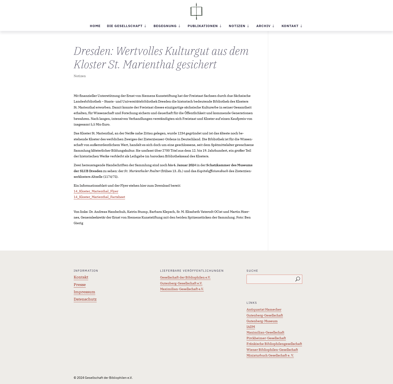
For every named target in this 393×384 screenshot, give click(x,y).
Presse (80, 284)
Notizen (80, 76)
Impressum (84, 291)
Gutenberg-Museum (262, 321)
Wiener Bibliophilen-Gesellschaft (272, 350)
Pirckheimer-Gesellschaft (266, 338)
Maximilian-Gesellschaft (265, 332)
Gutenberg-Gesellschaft (265, 315)
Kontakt (81, 277)
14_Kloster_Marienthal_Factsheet (99, 197)
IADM (251, 327)
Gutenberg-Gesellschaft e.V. (181, 283)
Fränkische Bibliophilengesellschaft (274, 344)
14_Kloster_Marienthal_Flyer (96, 191)
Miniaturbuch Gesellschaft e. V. (270, 355)
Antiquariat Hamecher (264, 309)
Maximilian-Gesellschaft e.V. (182, 289)
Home (95, 26)
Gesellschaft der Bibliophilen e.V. (185, 277)
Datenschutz (85, 299)
